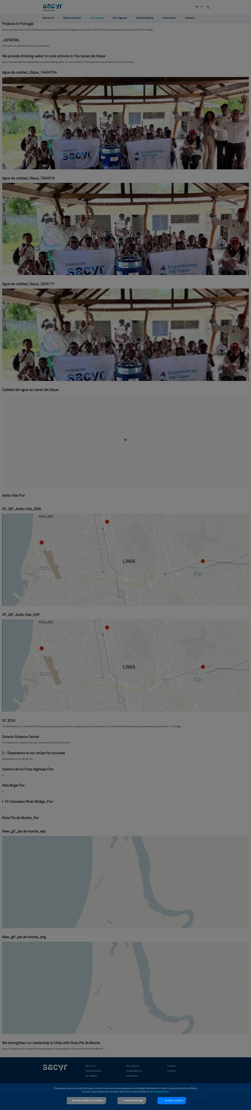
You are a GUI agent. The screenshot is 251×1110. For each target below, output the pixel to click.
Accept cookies (174, 1101)
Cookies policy (161, 1092)
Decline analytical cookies (87, 1101)
